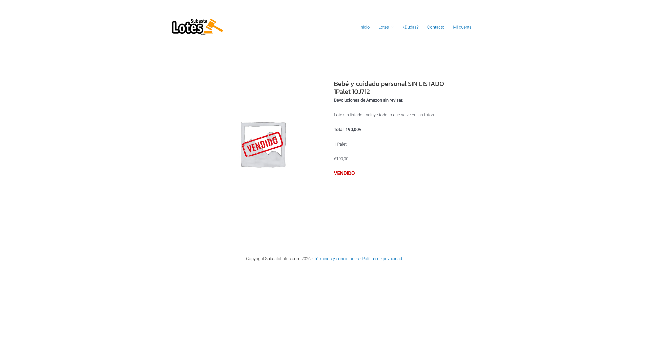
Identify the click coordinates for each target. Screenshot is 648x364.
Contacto (435, 27)
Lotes (383, 27)
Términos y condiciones (336, 258)
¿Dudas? (411, 27)
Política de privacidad (382, 258)
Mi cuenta (462, 27)
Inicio (364, 27)
